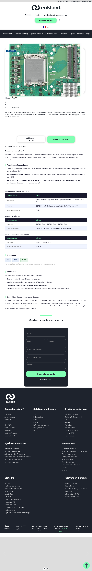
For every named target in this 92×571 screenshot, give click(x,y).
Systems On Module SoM (73, 417)
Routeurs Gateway (10, 433)
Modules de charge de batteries (76, 488)
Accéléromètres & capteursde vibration (13, 489)
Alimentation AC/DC (72, 494)
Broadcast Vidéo (67, 459)
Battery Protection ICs (69, 457)
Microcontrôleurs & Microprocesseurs (75, 451)
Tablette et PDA (70, 428)
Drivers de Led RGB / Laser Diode (73, 465)
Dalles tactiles (38, 417)
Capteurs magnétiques (12, 486)
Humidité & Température (12, 499)
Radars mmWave (10, 505)
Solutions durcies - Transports (14, 454)
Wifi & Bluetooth (9, 428)
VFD (34, 430)
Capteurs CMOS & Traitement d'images (17, 513)
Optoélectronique (68, 462)
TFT (34, 414)
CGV (24, 526)
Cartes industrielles (71, 414)
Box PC (67, 420)
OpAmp (64, 467)
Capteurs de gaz (10, 510)
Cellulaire (7, 414)
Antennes (7, 430)
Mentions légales (18, 527)
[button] (38, 15)
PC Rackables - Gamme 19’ (13, 459)
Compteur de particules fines (14, 507)
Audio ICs (65, 470)
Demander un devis (45, 20)
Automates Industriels (11, 449)
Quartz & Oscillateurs (69, 449)
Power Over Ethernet (72, 491)
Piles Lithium (69, 486)
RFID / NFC (8, 425)
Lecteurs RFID (69, 433)
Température (8, 494)
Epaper (35, 422)
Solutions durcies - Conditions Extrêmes (17, 457)
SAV (67, 1)
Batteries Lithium (71, 483)
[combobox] (46, 27)
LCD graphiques (38, 428)
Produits (28, 15)
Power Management (69, 454)
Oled (35, 420)
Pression (7, 483)
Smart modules (9, 417)
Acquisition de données (12, 451)
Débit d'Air (7, 497)
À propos (61, 1)
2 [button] (47, 569)
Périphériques (69, 436)
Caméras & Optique (71, 430)
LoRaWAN (7, 420)
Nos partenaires (75, 1)
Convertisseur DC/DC (72, 497)
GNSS (6, 422)
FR (48, 27)
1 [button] (44, 569)
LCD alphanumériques (40, 425)
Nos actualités (86, 1)
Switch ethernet (9, 436)
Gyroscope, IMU (9, 502)
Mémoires (68, 425)
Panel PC (68, 422)
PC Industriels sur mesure (12, 462)
